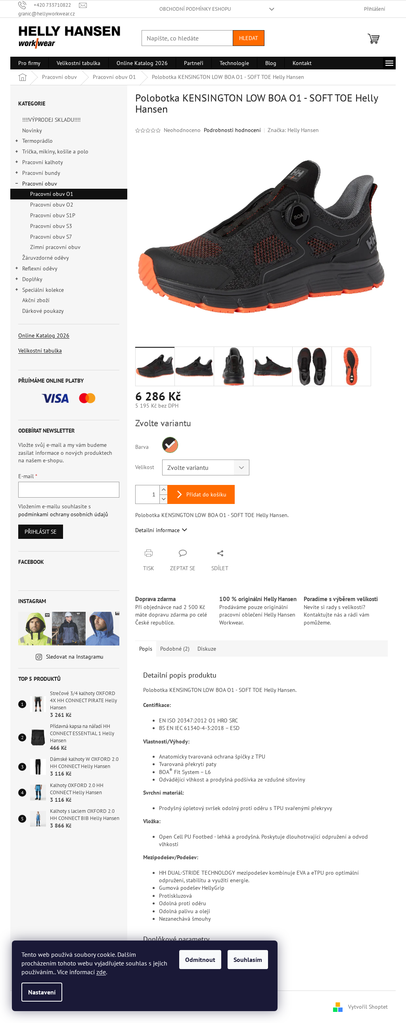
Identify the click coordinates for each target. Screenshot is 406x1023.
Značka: (293, 130)
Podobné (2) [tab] (175, 648)
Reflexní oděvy (39, 268)
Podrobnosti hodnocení (232, 130)
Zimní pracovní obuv (55, 247)
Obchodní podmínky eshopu (195, 9)
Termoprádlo (37, 140)
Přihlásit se (41, 531)
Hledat (248, 38)
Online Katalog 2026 (43, 335)
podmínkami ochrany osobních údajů (63, 514)
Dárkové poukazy (42, 310)
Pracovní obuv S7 (51, 236)
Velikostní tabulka (40, 350)
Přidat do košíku (206, 494)
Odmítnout (200, 960)
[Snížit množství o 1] (163, 499)
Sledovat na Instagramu (74, 656)
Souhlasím (248, 960)
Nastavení (42, 992)
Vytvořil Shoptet (368, 1006)
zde (101, 972)
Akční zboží (36, 300)
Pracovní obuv (39, 183)
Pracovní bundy (41, 172)
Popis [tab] (145, 648)
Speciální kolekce (43, 289)
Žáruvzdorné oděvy (45, 257)
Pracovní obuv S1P (52, 215)
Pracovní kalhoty (42, 162)
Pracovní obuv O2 (51, 204)
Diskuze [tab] (206, 648)
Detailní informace (157, 530)
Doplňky (32, 279)
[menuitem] (29, 63)
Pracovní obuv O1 (51, 193)
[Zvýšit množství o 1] (163, 489)
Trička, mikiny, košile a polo (55, 151)
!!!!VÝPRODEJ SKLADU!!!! (51, 119)
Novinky (32, 130)
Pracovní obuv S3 (51, 226)
